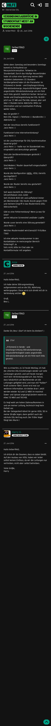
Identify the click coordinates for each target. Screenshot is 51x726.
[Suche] (32, 5)
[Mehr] (45, 58)
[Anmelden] (39, 5)
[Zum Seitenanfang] (46, 722)
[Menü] (47, 5)
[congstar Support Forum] (9, 5)
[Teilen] (46, 39)
